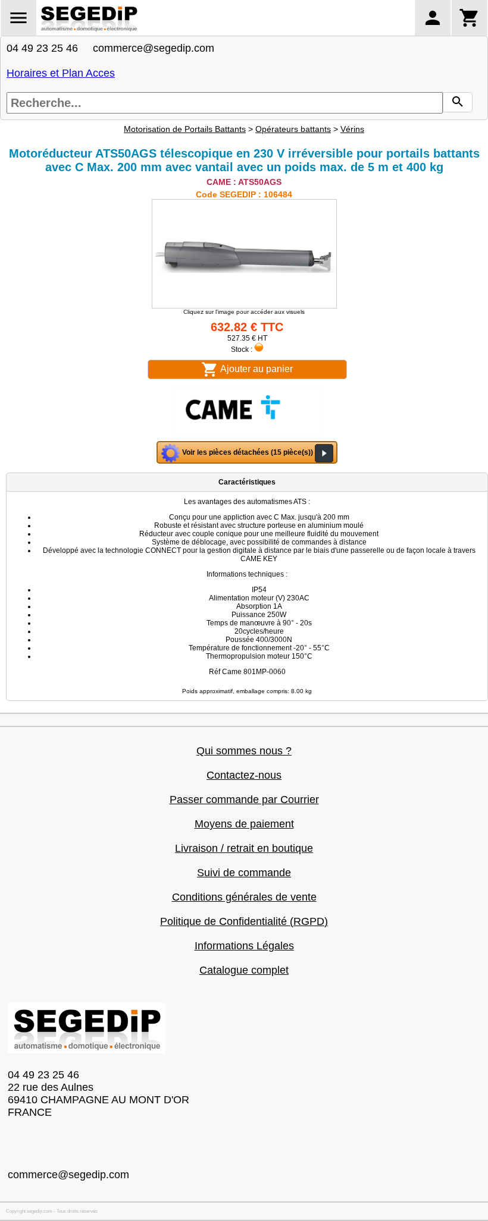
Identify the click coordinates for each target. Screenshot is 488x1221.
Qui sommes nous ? (244, 751)
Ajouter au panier (255, 369)
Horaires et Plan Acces (61, 73)
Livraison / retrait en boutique (244, 848)
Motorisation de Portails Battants (185, 129)
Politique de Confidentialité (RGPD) (244, 921)
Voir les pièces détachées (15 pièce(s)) (247, 452)
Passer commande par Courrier (244, 799)
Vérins (352, 129)
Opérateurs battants (293, 129)
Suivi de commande (244, 873)
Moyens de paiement (244, 824)
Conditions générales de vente (244, 897)
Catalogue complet (244, 970)
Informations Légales (244, 946)
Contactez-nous (244, 775)
